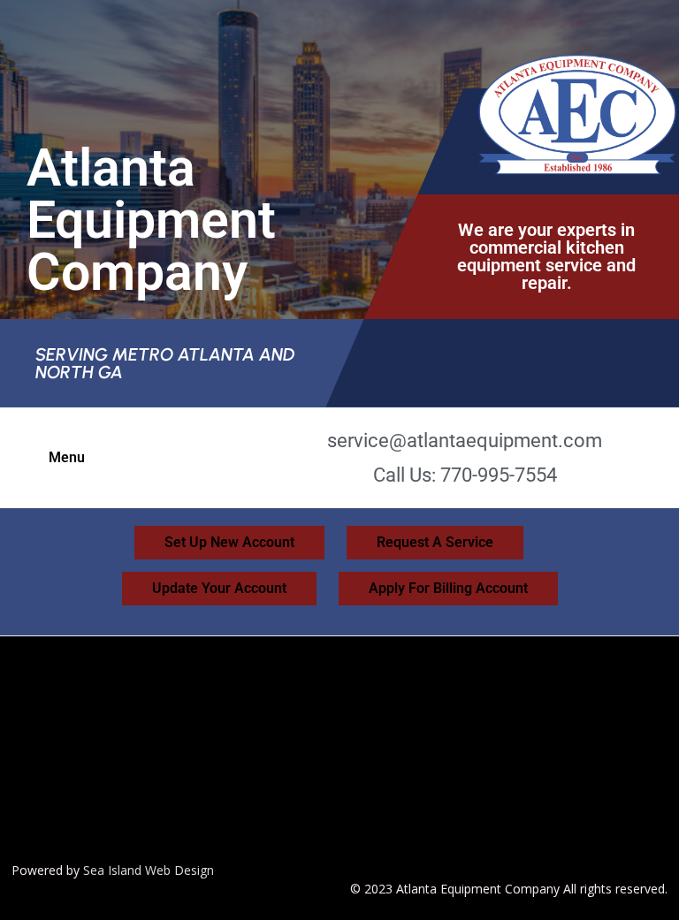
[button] (71, 457)
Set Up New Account (229, 542)
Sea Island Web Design (148, 870)
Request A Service (435, 542)
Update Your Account (219, 588)
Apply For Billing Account (448, 588)
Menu (67, 457)
